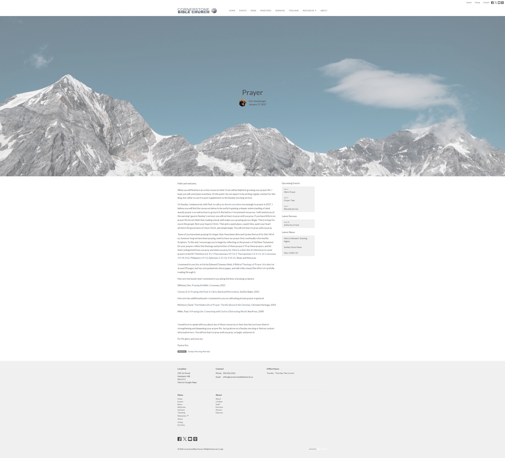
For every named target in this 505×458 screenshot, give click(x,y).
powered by (317, 451)
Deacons (219, 412)
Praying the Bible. (200, 285)
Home (232, 10)
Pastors (219, 410)
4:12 (187, 257)
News (253, 10)
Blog (248, 169)
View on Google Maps (187, 382)
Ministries (265, 10)
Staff (218, 404)
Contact (486, 2)
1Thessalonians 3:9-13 (223, 254)
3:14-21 (232, 257)
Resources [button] (182, 416)
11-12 (261, 254)
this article (200, 264)
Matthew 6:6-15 (203, 254)
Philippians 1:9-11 (199, 257)
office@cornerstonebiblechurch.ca (238, 377)
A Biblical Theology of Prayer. (247, 264)
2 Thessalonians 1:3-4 (246, 254)
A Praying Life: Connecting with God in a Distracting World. (218, 311)
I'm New (219, 401)
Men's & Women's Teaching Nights (295, 240)
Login (221, 449)
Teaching (294, 10)
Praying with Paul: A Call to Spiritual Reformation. (215, 291)
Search (469, 2)
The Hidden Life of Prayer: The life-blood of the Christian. (222, 304)
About (324, 10)
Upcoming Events (291, 183)
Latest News (288, 232)
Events (243, 10)
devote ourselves (233, 204)
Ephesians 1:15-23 (218, 257)
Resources (308, 10)
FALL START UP (291, 253)
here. (192, 332)
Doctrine (181, 425)
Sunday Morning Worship (199, 351)
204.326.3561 (229, 373)
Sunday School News (293, 247)
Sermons (280, 10)
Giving (477, 2)
